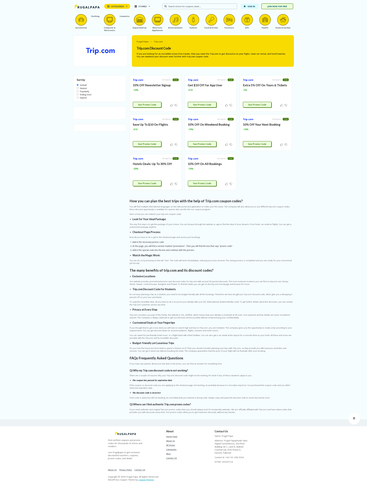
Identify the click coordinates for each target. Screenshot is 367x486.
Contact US (171, 458)
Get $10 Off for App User (205, 85)
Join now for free (277, 6)
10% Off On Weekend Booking (209, 124)
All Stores (170, 445)
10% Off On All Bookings (205, 164)
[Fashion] (193, 20)
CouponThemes (146, 479)
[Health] (265, 20)
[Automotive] (81, 20)
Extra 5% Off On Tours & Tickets (265, 85)
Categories (171, 449)
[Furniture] (229, 20)
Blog (168, 453)
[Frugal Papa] (86, 6)
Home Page (171, 436)
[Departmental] (139, 20)
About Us (170, 440)
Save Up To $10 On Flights (150, 124)
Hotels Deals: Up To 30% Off (152, 164)
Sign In (251, 6)
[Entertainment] (175, 20)
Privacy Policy (125, 469)
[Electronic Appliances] (157, 20)
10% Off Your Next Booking (261, 124)
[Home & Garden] (283, 20)
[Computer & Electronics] (109, 20)
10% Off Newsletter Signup (152, 85)
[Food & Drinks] (211, 20)
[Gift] (247, 20)
